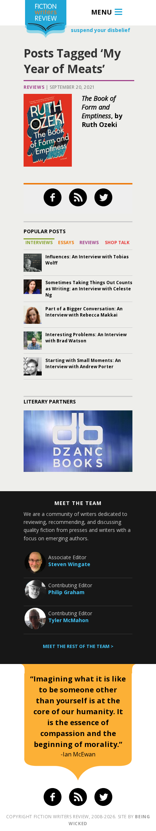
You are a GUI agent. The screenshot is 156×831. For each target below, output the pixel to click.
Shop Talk (117, 242)
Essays (66, 242)
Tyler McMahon (68, 620)
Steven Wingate (69, 564)
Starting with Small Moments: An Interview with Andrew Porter (83, 363)
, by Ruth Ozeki (102, 111)
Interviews (39, 242)
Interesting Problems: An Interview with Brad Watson (86, 337)
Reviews (34, 87)
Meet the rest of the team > (78, 646)
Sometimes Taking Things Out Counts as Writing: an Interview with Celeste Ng (88, 288)
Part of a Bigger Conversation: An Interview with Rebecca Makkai (84, 312)
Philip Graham (66, 592)
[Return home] (45, 20)
